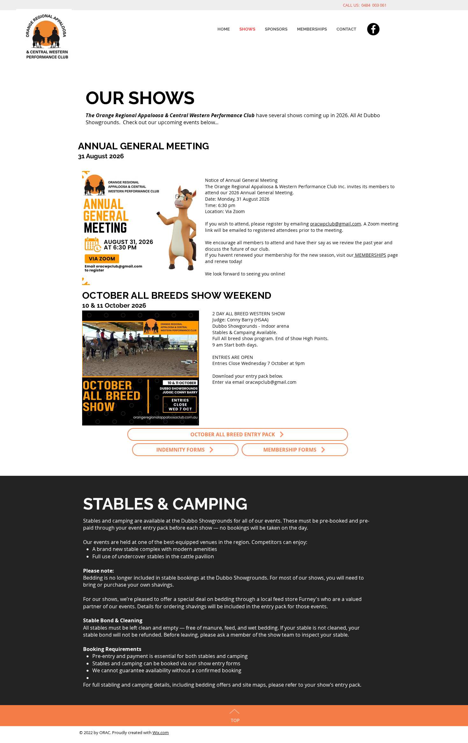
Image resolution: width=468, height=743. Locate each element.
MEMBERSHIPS (370, 255)
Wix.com (160, 732)
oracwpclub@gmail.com (335, 224)
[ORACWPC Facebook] (373, 29)
